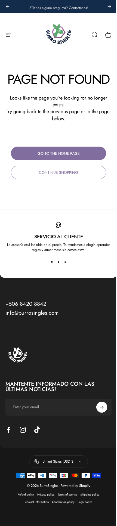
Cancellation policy (63, 502)
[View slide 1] (52, 262)
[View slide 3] (65, 262)
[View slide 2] (58, 262)
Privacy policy (45, 495)
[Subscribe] (101, 407)
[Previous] (8, 6)
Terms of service (67, 495)
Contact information (37, 502)
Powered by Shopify (75, 485)
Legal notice (85, 502)
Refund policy (26, 495)
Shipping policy (89, 495)
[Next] (109, 6)
